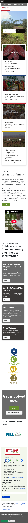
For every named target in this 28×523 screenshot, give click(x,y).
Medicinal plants (9, 66)
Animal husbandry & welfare (12, 121)
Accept (4, 520)
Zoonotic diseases (9, 98)
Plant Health (14, 53)
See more (6, 280)
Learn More (6, 205)
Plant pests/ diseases (10, 65)
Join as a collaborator (14, 412)
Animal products (9, 127)
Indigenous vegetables (11, 63)
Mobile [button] (2, 1)
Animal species (9, 122)
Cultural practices (9, 71)
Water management (10, 150)
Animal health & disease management (14, 124)
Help (5, 4)
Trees (6, 158)
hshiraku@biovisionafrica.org (15, 477)
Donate (14, 408)
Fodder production (10, 126)
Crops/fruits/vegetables (11, 61)
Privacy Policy (21, 488)
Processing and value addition (13, 160)
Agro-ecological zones (11, 149)
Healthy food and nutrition (12, 93)
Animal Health (14, 112)
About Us (10, 4)
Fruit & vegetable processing (12, 68)
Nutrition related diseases (11, 94)
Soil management (9, 152)
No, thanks (11, 520)
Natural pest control (10, 70)
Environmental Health (14, 140)
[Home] (6, 8)
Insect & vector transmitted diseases (14, 96)
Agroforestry (8, 157)
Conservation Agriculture (11, 155)
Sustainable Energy (10, 162)
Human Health (14, 84)
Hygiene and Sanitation (11, 99)
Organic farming (9, 154)
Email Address (5, 491)
